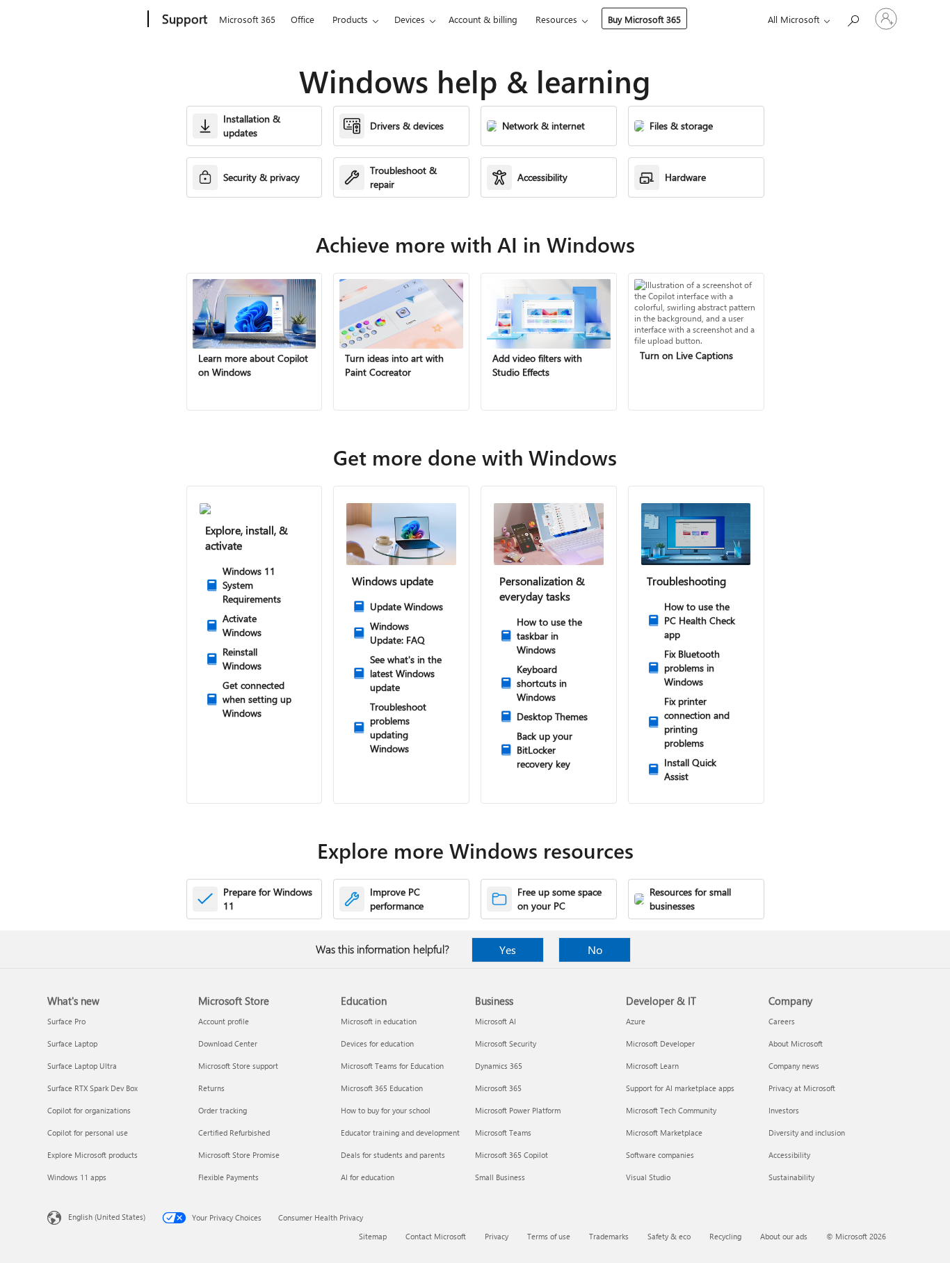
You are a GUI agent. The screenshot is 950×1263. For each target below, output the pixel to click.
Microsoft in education (379, 1021)
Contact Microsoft (435, 1236)
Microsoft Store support (238, 1066)
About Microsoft (795, 1043)
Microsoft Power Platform (518, 1110)
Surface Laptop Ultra (82, 1066)
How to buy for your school (385, 1110)
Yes (507, 949)
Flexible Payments (228, 1177)
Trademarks (609, 1236)
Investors (783, 1110)
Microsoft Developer (660, 1043)
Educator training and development (400, 1132)
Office (302, 19)
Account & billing (483, 19)
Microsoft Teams (503, 1132)
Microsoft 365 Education (382, 1088)
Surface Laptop (72, 1043)
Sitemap (373, 1236)
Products (350, 19)
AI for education (367, 1177)
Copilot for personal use (87, 1132)
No (595, 949)
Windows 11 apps (76, 1177)
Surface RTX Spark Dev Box (92, 1088)
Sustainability (791, 1177)
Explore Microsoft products (92, 1155)
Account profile (223, 1021)
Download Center (227, 1043)
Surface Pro (66, 1021)
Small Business (500, 1177)
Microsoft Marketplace (664, 1132)
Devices (409, 19)
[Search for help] (852, 17)
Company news (793, 1066)
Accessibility (789, 1155)
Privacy (496, 1236)
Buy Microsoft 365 (644, 19)
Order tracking (222, 1110)
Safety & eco (669, 1236)
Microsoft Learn (652, 1066)
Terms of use (548, 1236)
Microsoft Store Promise (239, 1155)
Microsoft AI (495, 1021)
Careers (781, 1021)
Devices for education (377, 1043)
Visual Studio (648, 1177)
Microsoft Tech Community (671, 1110)
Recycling (725, 1236)
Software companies (660, 1155)
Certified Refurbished (234, 1132)
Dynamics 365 (498, 1066)
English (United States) (106, 1217)
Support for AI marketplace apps (680, 1088)
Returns (211, 1088)
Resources (556, 19)
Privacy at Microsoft (801, 1088)
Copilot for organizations (89, 1110)
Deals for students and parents (393, 1155)
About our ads (783, 1236)
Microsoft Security (505, 1043)
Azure (635, 1021)
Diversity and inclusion (806, 1132)
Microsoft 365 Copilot (511, 1155)
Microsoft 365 (247, 19)
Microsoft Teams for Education (392, 1066)
